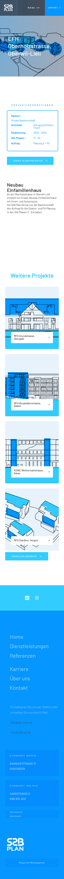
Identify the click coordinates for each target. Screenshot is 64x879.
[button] (31, 8)
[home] (8, 8)
